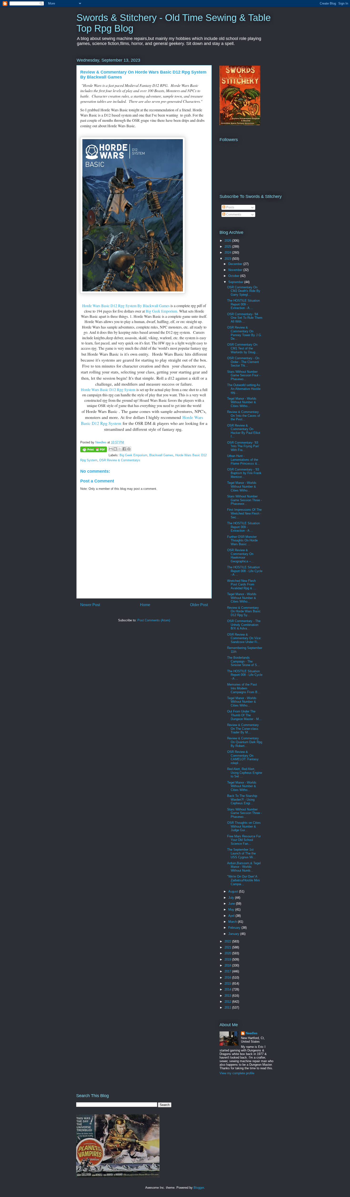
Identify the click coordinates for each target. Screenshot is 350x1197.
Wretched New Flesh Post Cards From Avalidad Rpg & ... (241, 584)
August (233, 891)
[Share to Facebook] (124, 448)
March (233, 921)
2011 (228, 1007)
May (231, 909)
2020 (228, 953)
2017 (228, 971)
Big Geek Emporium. (162, 311)
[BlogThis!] (115, 448)
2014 (228, 989)
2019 (228, 959)
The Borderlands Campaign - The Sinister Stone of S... (243, 661)
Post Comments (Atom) (153, 620)
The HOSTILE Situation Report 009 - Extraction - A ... (243, 304)
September (236, 282)
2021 (228, 947)
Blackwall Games (161, 455)
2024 (228, 252)
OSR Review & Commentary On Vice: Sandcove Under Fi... (244, 638)
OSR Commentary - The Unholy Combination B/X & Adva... (243, 624)
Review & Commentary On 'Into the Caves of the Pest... (243, 415)
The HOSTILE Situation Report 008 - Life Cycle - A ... (244, 570)
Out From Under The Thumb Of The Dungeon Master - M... (244, 715)
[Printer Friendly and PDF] (93, 450)
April (231, 915)
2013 (228, 995)
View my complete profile (237, 1073)
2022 (228, 941)
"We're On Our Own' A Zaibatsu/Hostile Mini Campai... (243, 880)
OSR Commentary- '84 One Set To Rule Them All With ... (244, 317)
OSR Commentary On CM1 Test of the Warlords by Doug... (242, 348)
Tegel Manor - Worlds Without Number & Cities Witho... (241, 402)
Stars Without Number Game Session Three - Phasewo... (244, 813)
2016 (228, 977)
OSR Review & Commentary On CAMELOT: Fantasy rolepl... (243, 757)
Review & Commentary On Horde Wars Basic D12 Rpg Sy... (244, 611)
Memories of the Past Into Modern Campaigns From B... (243, 688)
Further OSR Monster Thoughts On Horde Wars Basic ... (242, 540)
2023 (228, 258)
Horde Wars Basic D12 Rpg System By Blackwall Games (126, 305)
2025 (228, 246)
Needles (251, 1033)
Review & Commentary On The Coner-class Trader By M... (243, 728)
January (234, 934)
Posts (229, 207)
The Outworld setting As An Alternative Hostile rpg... (243, 388)
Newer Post (90, 605)
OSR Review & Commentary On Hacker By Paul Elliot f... (243, 431)
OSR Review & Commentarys (119, 460)
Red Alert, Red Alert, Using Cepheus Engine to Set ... (244, 772)
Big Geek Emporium (133, 455)
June (232, 903)
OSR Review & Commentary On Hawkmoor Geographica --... (240, 555)
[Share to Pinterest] (128, 448)
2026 (228, 240)
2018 (228, 965)
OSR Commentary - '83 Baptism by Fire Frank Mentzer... (244, 473)
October (234, 276)
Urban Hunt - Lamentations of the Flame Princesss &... (243, 459)
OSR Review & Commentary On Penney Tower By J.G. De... (244, 333)
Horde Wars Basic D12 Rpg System (108, 389)
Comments (233, 214)
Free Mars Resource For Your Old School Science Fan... (244, 839)
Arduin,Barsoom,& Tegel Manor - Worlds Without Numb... (244, 866)
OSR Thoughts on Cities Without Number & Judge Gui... (244, 826)
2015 (228, 983)
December (235, 264)
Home (145, 605)
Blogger (199, 1187)
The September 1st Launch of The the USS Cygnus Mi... (241, 853)
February (234, 927)
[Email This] (110, 448)
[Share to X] (119, 448)
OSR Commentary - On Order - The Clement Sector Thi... (243, 361)
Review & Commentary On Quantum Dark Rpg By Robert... (244, 741)
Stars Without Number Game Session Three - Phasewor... (244, 500)
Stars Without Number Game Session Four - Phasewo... (243, 375)
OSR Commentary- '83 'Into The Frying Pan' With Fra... (243, 446)
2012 (228, 1001)
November (235, 270)
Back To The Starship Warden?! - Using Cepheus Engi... (242, 799)
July (231, 897)
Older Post (199, 605)
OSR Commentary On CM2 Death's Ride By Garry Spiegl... (243, 290)
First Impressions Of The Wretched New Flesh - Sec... (244, 513)
